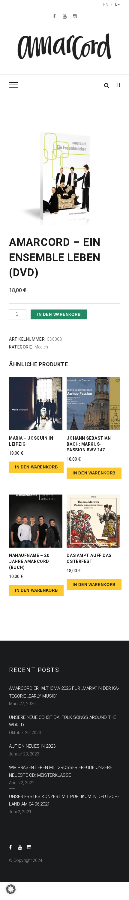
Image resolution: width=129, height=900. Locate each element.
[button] (11, 889)
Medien (41, 347)
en (105, 4)
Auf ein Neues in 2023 (32, 746)
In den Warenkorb (58, 314)
